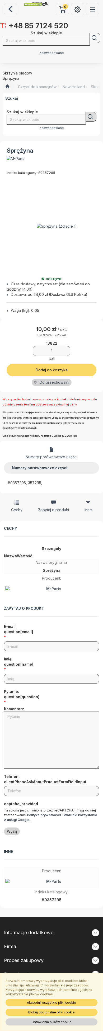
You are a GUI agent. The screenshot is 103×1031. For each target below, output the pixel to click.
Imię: (18, 661)
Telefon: (45, 779)
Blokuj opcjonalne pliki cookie (51, 1012)
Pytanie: (21, 694)
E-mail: (18, 629)
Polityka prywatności (44, 815)
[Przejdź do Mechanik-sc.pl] (7, 87)
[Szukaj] (95, 38)
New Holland (74, 86)
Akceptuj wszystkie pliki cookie (51, 1003)
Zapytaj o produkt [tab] (53, 510)
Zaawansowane (51, 53)
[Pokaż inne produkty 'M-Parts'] (15, 158)
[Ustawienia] (77, 9)
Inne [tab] (88, 510)
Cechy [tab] (16, 510)
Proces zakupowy (24, 960)
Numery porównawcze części (51, 457)
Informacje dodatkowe (28, 932)
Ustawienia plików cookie (52, 1022)
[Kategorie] (92, 9)
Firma (10, 946)
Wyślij (12, 831)
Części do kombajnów (37, 86)
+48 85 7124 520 (34, 25)
